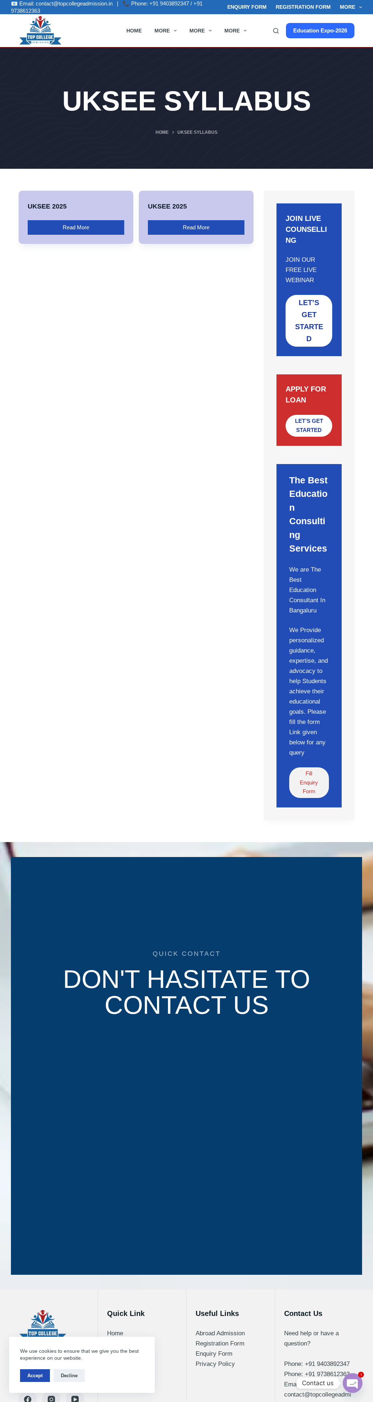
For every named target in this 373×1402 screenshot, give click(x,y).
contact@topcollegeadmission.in (74, 3)
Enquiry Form (247, 7)
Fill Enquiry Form (309, 782)
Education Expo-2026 (320, 30)
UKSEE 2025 (47, 206)
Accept (35, 1375)
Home (134, 31)
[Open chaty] (352, 1383)
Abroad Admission (220, 1333)
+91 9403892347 (169, 3)
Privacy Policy (215, 1363)
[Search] (276, 31)
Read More (78, 225)
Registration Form (303, 7)
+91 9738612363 (327, 1374)
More (347, 7)
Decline (69, 1375)
